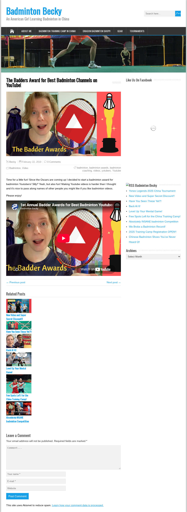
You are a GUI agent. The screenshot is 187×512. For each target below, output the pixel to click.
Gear (120, 31)
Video (25, 168)
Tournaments (137, 31)
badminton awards (98, 167)
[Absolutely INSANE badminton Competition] (63, 408)
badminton (82, 167)
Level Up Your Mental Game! (16, 370)
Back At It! (11, 350)
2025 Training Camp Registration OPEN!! (152, 231)
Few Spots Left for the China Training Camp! (17, 397)
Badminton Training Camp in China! (57, 31)
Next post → (114, 282)
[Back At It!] (63, 341)
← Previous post (15, 282)
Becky (12, 162)
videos (96, 170)
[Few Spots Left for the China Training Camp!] (63, 383)
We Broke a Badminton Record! (147, 226)
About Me (26, 31)
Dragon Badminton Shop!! (96, 31)
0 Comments (54, 162)
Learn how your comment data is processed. (78, 505)
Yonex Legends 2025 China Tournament (152, 190)
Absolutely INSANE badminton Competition (17, 419)
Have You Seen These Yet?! (18, 331)
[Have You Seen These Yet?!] (63, 325)
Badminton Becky (34, 10)
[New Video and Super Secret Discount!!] (63, 306)
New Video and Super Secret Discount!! (16, 317)
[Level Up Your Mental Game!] (63, 359)
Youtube (116, 170)
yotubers (106, 170)
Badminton (15, 168)
